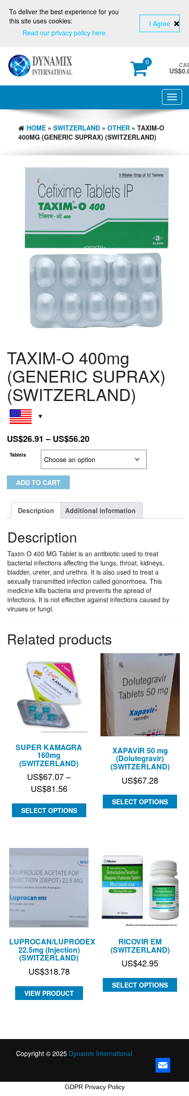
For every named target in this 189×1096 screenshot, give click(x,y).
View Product (49, 993)
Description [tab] (36, 510)
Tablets (18, 454)
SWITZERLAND (76, 127)
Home (36, 127)
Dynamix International (100, 1053)
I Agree (159, 23)
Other (118, 127)
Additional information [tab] (100, 510)
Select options (49, 810)
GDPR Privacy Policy (95, 1086)
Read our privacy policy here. (64, 32)
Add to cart (38, 482)
